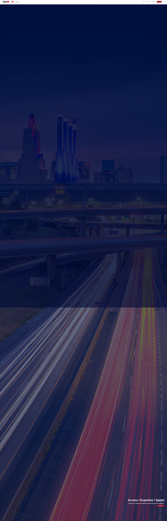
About (144, 1)
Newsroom (153, 1)
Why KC (148, 1)
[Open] (164, 1)
